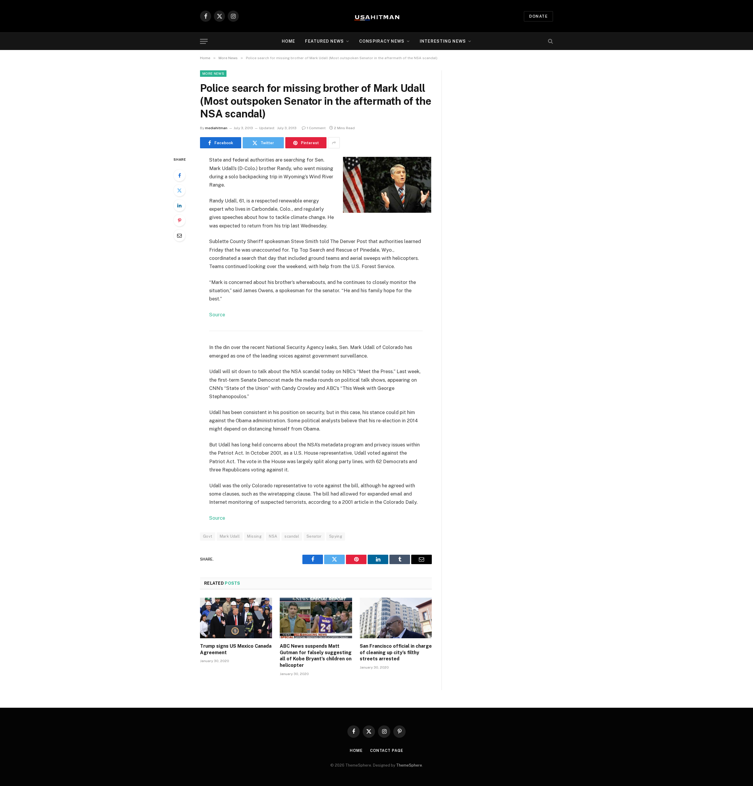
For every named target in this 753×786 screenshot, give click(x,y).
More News (213, 73)
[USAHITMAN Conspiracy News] (376, 16)
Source (217, 315)
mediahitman (216, 128)
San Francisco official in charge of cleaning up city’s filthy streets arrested (396, 652)
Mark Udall (230, 536)
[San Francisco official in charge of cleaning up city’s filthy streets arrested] (396, 618)
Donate (538, 16)
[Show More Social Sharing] (334, 142)
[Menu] (204, 41)
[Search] (550, 41)
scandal (291, 536)
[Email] (179, 235)
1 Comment (316, 128)
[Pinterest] (179, 220)
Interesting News (443, 41)
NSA (273, 536)
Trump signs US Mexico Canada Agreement (235, 649)
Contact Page (386, 750)
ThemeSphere (409, 765)
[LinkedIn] (179, 205)
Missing (254, 536)
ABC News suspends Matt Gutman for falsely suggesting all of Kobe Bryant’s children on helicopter (315, 655)
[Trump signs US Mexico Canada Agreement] (236, 618)
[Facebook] (179, 175)
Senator (314, 536)
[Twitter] (179, 190)
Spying (335, 536)
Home (288, 41)
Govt (207, 536)
